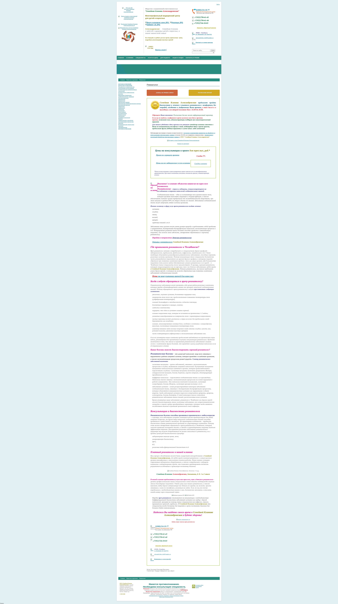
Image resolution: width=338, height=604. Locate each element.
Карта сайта (162, 596)
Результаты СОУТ (169, 596)
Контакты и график (192, 57)
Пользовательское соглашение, (156, 595)
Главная (121, 57)
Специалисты (140, 57)
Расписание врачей (205, 92)
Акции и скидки (177, 57)
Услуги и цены (153, 57)
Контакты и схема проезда (204, 42)
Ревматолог (142, 578)
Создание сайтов (199, 585)
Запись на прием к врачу (165, 92)
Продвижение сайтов (199, 587)
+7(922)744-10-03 (201, 23)
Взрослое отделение (132, 578)
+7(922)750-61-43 (202, 17)
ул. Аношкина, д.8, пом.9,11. (204, 34)
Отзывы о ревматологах (162, 242)
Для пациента (165, 57)
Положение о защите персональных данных (173, 595)
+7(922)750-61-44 (202, 20)
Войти (218, 4)
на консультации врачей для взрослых (173, 276)
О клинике (129, 57)
